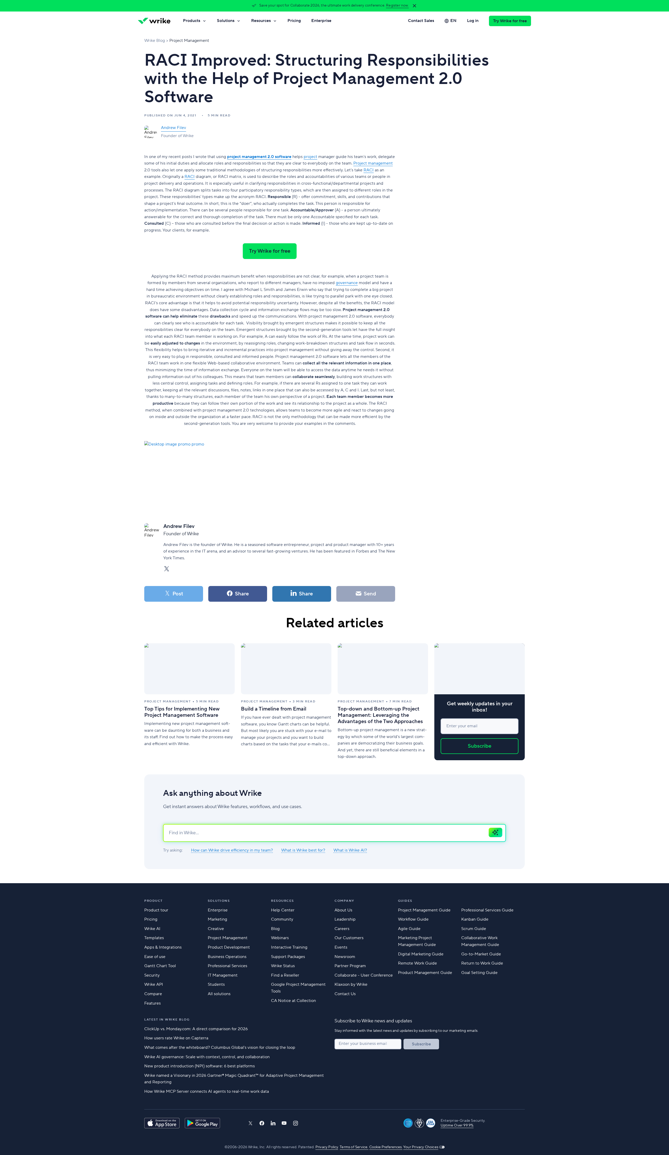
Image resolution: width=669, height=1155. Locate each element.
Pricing (294, 20)
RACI (369, 170)
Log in (472, 20)
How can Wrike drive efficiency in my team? (232, 850)
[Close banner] (414, 5)
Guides (405, 901)
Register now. (397, 5)
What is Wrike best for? (303, 850)
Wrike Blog (154, 40)
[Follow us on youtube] (284, 1123)
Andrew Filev (173, 127)
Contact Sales (421, 20)
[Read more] (189, 701)
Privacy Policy (326, 1147)
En (453, 20)
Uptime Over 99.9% (457, 1125)
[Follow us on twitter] (250, 1123)
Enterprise (321, 20)
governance (347, 282)
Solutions (225, 20)
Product (153, 901)
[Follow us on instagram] (295, 1123)
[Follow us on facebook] (261, 1123)
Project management (373, 163)
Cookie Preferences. (385, 1147)
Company (344, 901)
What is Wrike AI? (350, 850)
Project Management (189, 40)
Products (191, 20)
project (310, 156)
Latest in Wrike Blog (166, 1020)
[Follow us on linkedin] (273, 1123)
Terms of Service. (354, 1147)
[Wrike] (154, 21)
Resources (261, 20)
